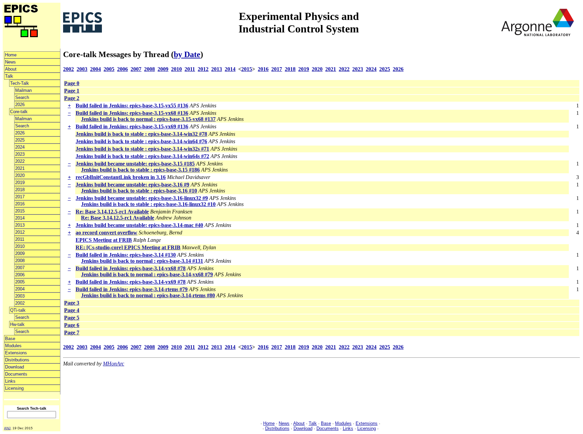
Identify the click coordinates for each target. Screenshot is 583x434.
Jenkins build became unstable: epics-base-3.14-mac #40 (139, 225)
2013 (20, 225)
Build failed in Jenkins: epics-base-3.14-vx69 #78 (131, 282)
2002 (20, 303)
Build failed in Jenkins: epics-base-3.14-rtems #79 (132, 289)
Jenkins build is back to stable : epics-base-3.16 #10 (139, 191)
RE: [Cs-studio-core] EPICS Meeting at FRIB (128, 247)
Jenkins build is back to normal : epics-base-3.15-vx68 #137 (148, 119)
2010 (20, 246)
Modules (13, 345)
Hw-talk (17, 324)
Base (10, 338)
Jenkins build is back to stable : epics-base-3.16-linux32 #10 (148, 204)
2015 (20, 210)
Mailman (23, 90)
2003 (20, 296)
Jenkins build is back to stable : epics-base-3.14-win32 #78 (141, 134)
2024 (20, 147)
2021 (20, 168)
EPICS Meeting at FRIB (104, 240)
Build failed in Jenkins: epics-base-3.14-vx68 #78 (131, 268)
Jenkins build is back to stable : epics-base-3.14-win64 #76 (141, 141)
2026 (20, 104)
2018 (20, 189)
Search (22, 97)
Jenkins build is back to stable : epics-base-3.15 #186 (140, 170)
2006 (20, 274)
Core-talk (19, 111)
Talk (9, 76)
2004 (20, 288)
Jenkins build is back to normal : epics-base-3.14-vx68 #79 (147, 274)
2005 (20, 281)
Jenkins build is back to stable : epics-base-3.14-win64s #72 (142, 156)
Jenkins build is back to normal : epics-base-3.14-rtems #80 (148, 295)
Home (11, 54)
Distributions (17, 359)
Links (10, 381)
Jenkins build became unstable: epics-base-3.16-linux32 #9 (142, 198)
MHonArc (113, 363)
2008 (20, 260)
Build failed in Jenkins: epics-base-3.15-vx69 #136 (132, 126)
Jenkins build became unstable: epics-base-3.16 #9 (132, 184)
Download (14, 366)
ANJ (7, 428)
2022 (20, 161)
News (10, 62)
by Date (187, 54)
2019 (20, 182)
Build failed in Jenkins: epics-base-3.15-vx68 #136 (132, 113)
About (11, 69)
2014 (20, 218)
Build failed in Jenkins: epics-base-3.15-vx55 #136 (132, 105)
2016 (20, 203)
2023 (20, 154)
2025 (20, 140)
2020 (20, 175)
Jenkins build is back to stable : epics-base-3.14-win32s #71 (142, 149)
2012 (20, 232)
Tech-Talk (19, 83)
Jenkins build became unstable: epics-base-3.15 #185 (135, 164)
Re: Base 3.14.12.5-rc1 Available (112, 211)
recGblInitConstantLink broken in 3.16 (121, 177)
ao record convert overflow (106, 232)
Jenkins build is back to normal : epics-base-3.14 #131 (142, 261)
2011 (19, 239)
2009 (20, 253)
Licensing (14, 388)
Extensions (16, 352)
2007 (20, 267)
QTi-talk (18, 310)
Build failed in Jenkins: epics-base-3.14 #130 (126, 255)
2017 (20, 196)
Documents (16, 374)
